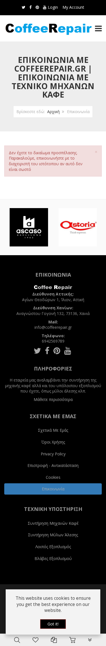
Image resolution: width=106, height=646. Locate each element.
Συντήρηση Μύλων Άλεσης (53, 534)
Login (53, 7)
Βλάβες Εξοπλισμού (53, 558)
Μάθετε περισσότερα (53, 399)
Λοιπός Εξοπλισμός (53, 546)
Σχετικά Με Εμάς (53, 430)
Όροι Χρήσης (53, 442)
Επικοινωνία (53, 488)
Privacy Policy (53, 454)
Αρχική (53, 111)
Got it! (53, 624)
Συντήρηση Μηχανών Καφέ (53, 523)
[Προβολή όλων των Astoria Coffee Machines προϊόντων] (77, 227)
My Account (73, 7)
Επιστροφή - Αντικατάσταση (53, 465)
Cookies (53, 477)
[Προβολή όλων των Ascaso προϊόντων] (29, 227)
